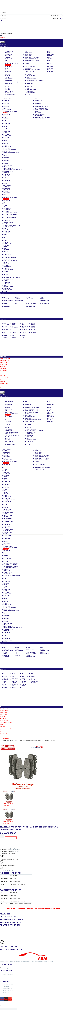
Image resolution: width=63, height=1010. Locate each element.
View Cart (12, 849)
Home (4, 737)
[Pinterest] (5, 870)
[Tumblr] (7, 870)
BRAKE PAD (6, 739)
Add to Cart (11, 838)
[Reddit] (12, 870)
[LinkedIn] (10, 870)
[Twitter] (3, 870)
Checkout (17, 849)
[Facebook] (1, 870)
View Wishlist (15, 851)
